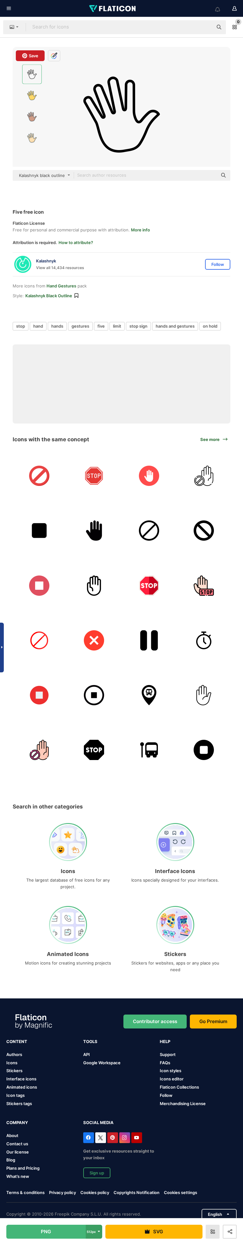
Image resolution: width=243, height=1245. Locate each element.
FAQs (165, 1062)
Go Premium (213, 1021)
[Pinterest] (112, 1137)
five (101, 326)
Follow (166, 1095)
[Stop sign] (204, 695)
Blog (10, 1159)
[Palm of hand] (94, 530)
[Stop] (94, 476)
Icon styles (170, 1070)
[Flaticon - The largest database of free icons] (113, 8)
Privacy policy (62, 1192)
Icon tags (15, 1095)
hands (57, 326)
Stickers (14, 1070)
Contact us (17, 1143)
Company (17, 1122)
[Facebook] (88, 1137)
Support (168, 1054)
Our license (17, 1151)
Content (16, 1041)
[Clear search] (205, 27)
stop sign (138, 326)
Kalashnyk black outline (48, 295)
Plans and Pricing (23, 1168)
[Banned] (204, 476)
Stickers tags (19, 1103)
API (86, 1054)
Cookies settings (180, 1192)
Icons (11, 1062)
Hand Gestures (61, 285)
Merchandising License (183, 1103)
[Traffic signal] (149, 530)
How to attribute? (76, 242)
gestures (80, 326)
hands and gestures (175, 326)
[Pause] (149, 640)
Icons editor (172, 1078)
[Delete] (94, 640)
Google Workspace (102, 1062)
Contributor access (155, 1021)
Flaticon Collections (179, 1087)
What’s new (17, 1176)
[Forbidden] (39, 476)
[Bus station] (149, 750)
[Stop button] (39, 530)
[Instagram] (124, 1137)
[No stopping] (204, 530)
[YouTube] (136, 1137)
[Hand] (94, 585)
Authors (14, 1054)
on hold (210, 326)
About (12, 1135)
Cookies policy (94, 1192)
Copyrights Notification (136, 1192)
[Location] (149, 695)
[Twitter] (100, 1137)
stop (20, 326)
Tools (90, 1041)
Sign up (97, 1172)
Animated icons (21, 1087)
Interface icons (21, 1078)
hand (38, 326)
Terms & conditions (25, 1192)
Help (165, 1041)
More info (140, 229)
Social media (98, 1122)
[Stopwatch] (204, 640)
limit (117, 326)
